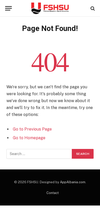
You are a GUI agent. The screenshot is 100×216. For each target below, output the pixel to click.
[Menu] (8, 8)
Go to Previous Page (32, 129)
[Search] (92, 8)
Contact (52, 193)
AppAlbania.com (72, 182)
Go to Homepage (29, 137)
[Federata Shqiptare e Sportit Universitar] (50, 8)
